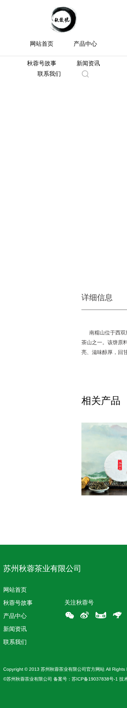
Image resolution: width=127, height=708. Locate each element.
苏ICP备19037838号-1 (95, 679)
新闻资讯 (88, 63)
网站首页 (41, 43)
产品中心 (85, 43)
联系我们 (49, 74)
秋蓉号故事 (41, 63)
